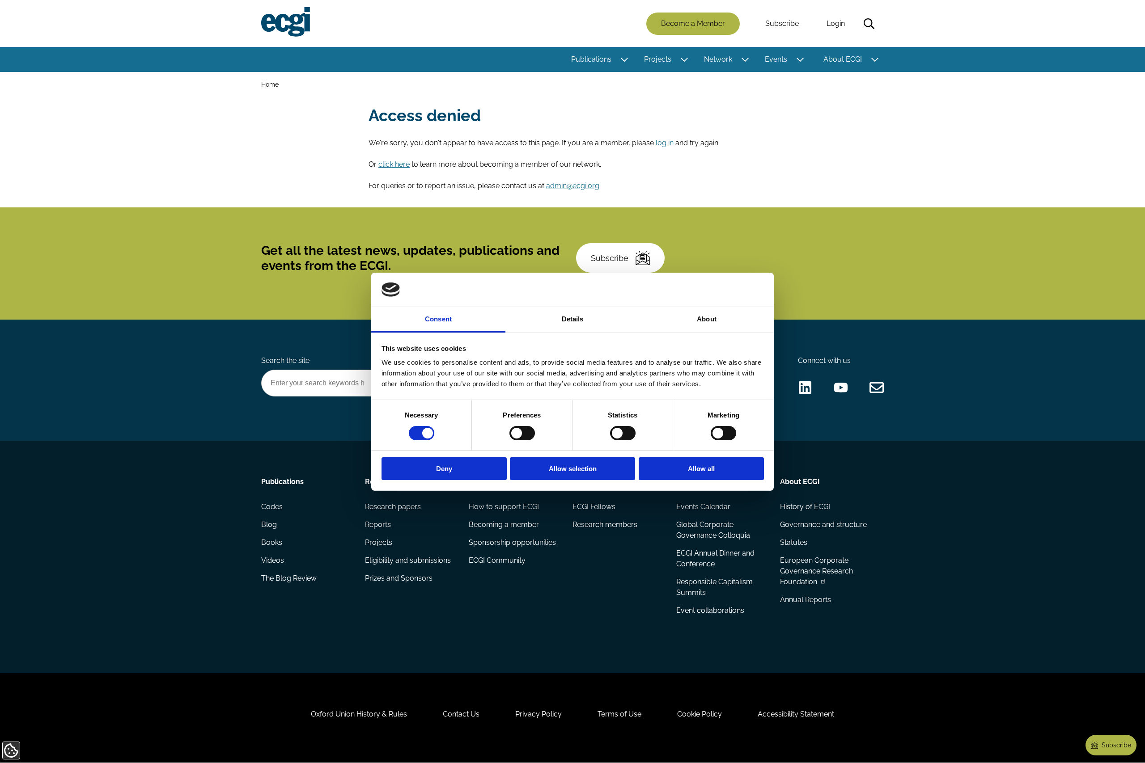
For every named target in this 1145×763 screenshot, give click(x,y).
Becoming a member (504, 524)
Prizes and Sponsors (399, 578)
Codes (272, 506)
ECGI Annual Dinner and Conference (715, 558)
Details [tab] (573, 319)
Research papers (393, 506)
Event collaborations (710, 610)
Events (776, 59)
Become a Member (693, 23)
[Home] (285, 22)
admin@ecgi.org (572, 185)
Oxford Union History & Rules (359, 714)
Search (869, 24)
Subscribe (782, 23)
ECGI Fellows (593, 506)
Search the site (285, 360)
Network (718, 59)
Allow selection (573, 468)
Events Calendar (703, 506)
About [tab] (707, 319)
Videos (272, 560)
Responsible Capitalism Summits (714, 587)
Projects (657, 59)
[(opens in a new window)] (805, 387)
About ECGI (842, 59)
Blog (269, 524)
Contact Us (461, 714)
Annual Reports (805, 599)
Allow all (701, 468)
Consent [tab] (438, 319)
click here (394, 164)
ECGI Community (497, 560)
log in (665, 143)
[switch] (522, 433)
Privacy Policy (538, 714)
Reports (378, 524)
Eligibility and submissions (408, 560)
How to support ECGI (504, 506)
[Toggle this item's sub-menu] (624, 59)
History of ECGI (805, 506)
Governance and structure (823, 524)
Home (270, 84)
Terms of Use (619, 714)
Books (271, 542)
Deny (444, 468)
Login (836, 23)
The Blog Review (289, 578)
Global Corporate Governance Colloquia (713, 530)
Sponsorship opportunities (512, 542)
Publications (591, 59)
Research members (604, 524)
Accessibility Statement (796, 714)
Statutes (793, 542)
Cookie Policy (699, 714)
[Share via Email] (876, 387)
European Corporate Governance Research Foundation (816, 571)
